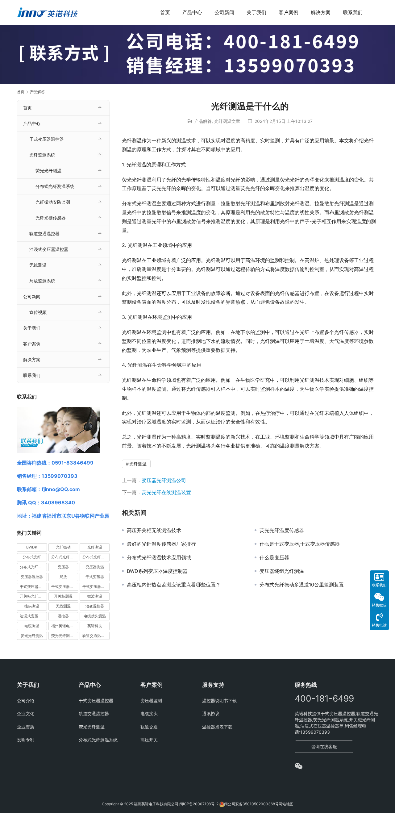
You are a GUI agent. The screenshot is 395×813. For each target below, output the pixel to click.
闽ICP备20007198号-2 (198, 804)
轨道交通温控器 (44, 233)
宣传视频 (38, 312)
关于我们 (256, 12)
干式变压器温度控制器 (33, 586)
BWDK (31, 547)
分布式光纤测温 (95, 557)
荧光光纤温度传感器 (282, 530)
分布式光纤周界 (64, 557)
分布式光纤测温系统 (54, 186)
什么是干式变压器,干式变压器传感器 (300, 544)
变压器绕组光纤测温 (282, 571)
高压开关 (149, 739)
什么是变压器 (274, 557)
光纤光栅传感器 (50, 217)
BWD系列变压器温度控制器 (157, 571)
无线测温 (38, 265)
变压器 (63, 567)
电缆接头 (149, 713)
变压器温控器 (32, 576)
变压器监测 (151, 700)
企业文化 (25, 713)
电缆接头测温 (95, 616)
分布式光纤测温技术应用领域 (159, 557)
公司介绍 (25, 700)
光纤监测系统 (42, 154)
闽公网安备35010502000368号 (251, 804)
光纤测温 (138, 463)
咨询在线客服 (324, 746)
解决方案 (321, 12)
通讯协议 (210, 713)
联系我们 (353, 12)
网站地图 (286, 804)
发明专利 (25, 739)
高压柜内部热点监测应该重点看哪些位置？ (174, 584)
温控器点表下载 (217, 726)
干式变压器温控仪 (64, 586)
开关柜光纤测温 (33, 596)
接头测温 (31, 606)
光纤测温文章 (227, 121)
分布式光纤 (32, 557)
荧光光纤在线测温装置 (166, 492)
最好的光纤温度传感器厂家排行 (161, 544)
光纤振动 (63, 547)
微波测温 (94, 596)
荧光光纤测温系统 (64, 635)
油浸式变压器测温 (33, 616)
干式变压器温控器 (46, 139)
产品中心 (192, 12)
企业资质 (25, 726)
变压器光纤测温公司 (164, 480)
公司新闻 (224, 12)
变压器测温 (94, 567)
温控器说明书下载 (219, 700)
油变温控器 (94, 606)
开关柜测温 (63, 596)
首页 (165, 12)
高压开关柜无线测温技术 (154, 530)
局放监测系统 (42, 280)
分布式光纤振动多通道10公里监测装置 (302, 584)
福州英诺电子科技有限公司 (64, 625)
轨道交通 (149, 726)
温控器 (63, 616)
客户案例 (288, 12)
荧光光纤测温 (48, 170)
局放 (63, 576)
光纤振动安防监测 (52, 202)
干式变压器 (94, 576)
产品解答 (203, 121)
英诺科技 (94, 625)
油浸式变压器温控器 (48, 249)
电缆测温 (31, 625)
